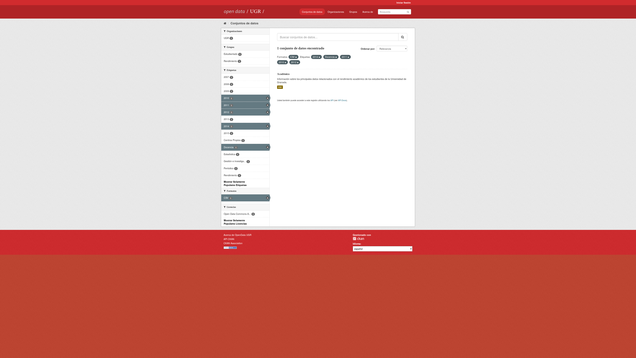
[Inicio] (225, 23)
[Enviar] (408, 11)
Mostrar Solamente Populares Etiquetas (235, 183)
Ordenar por (367, 48)
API (332, 100)
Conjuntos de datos (312, 11)
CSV (280, 87)
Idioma (356, 243)
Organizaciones (336, 11)
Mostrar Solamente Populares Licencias (235, 222)
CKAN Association (233, 243)
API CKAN (229, 239)
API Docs (342, 100)
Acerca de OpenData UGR (237, 235)
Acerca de (367, 11)
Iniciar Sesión (404, 2)
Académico (283, 74)
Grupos (353, 11)
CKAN (358, 238)
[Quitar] (296, 57)
